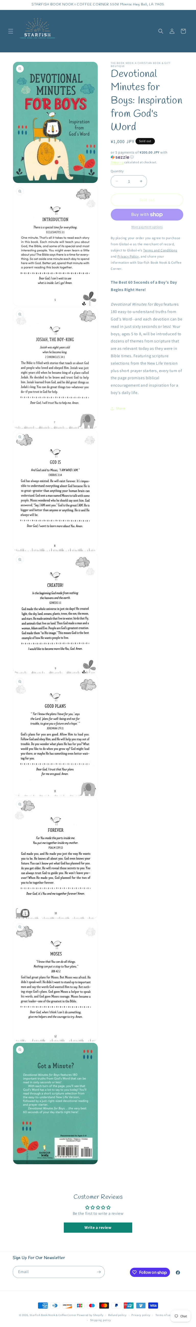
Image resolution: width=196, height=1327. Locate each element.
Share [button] (120, 408)
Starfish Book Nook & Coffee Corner (53, 1315)
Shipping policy (100, 1320)
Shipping (117, 162)
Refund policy (117, 1315)
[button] (10, 31)
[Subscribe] (98, 1272)
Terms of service (166, 1315)
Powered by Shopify (90, 1315)
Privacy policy (140, 1315)
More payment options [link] (147, 227)
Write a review (97, 1227)
